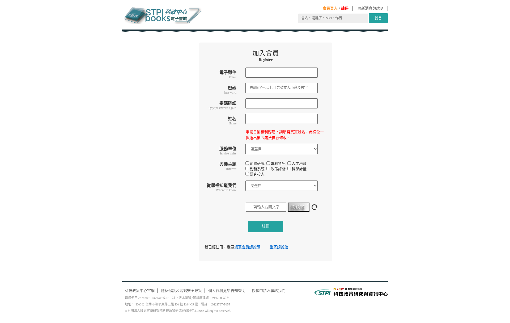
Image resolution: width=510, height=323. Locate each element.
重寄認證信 (279, 247)
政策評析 (278, 169)
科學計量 (299, 169)
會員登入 (330, 8)
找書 (378, 18)
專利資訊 (278, 163)
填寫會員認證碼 (247, 247)
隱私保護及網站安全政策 (181, 290)
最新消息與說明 (371, 8)
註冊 (344, 8)
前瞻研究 (257, 163)
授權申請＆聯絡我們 (268, 290)
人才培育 (299, 163)
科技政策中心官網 (140, 290)
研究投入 (257, 174)
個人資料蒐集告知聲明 (226, 290)
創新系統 (257, 169)
